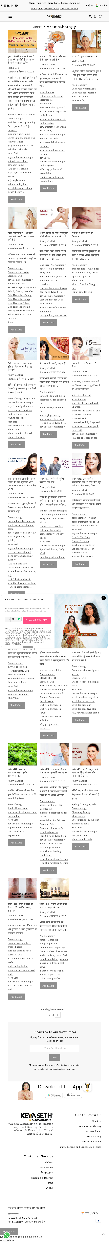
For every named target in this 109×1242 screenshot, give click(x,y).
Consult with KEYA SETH (37, 620)
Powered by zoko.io (28, 646)
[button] (7, 619)
